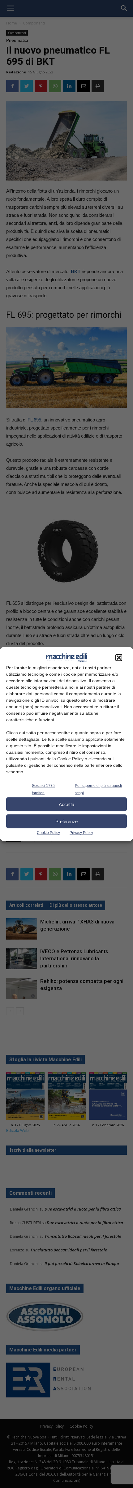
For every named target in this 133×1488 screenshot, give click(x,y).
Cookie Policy (48, 833)
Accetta (66, 804)
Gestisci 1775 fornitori (43, 789)
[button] (119, 658)
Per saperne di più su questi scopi (98, 789)
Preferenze (66, 821)
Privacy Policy (81, 833)
